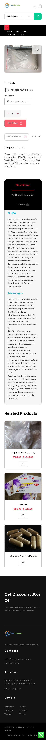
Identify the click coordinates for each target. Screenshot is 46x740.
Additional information (23, 195)
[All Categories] (6, 27)
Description (23, 185)
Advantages (15, 293)
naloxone (20, 147)
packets (9, 95)
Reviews (22, 205)
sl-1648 (15, 163)
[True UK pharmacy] (12, 6)
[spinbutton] (12, 113)
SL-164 (12, 213)
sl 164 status (27, 160)
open (36, 49)
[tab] (23, 185)
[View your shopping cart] (40, 6)
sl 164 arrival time (20, 154)
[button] (18, 113)
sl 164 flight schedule (27, 157)
